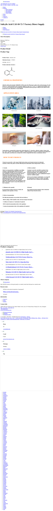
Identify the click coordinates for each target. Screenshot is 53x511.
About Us (5, 16)
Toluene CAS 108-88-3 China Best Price (13, 211)
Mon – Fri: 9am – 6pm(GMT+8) (7, 307)
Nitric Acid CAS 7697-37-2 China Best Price (17, 262)
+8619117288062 (6, 349)
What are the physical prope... (11, 291)
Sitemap (4, 301)
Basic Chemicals (9, 9)
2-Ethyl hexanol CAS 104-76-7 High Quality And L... (20, 277)
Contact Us (5, 17)
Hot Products (23, 316)
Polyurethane (8, 11)
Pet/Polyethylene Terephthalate (22, 318)
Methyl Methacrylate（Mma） (35, 318)
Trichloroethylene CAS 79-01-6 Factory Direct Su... (19, 257)
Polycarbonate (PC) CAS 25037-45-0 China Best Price (14, 212)
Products (5, 8)
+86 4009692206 (4, 308)
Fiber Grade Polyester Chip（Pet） (8, 318)
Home (4, 7)
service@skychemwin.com (6, 310)
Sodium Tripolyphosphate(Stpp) (12, 319)
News (4, 14)
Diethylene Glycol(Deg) (25, 319)
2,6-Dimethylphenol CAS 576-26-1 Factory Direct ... (19, 267)
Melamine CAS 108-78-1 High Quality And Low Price (20, 272)
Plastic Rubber (9, 12)
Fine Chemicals (9, 10)
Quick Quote (3, 46)
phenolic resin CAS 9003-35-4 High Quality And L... (19, 252)
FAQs (4, 15)
